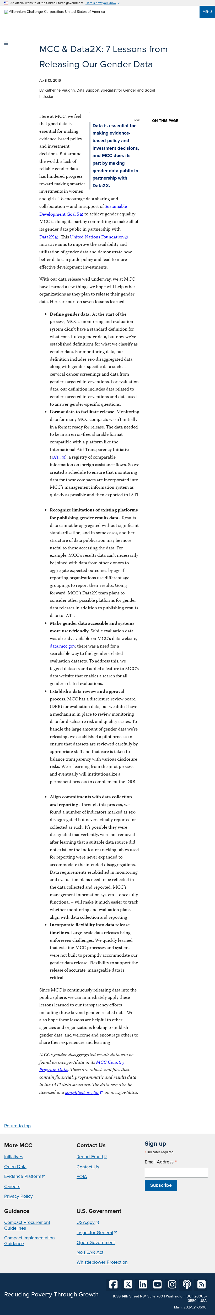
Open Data (15, 1166)
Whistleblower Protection (102, 1262)
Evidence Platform (22, 1176)
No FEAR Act (90, 1252)
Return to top (17, 1125)
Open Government (96, 1242)
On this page (165, 121)
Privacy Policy (18, 1196)
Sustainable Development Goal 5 (83, 211)
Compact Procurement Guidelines (27, 1225)
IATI (56, 458)
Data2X (46, 237)
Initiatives (13, 1156)
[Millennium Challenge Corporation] (54, 11)
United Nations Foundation (97, 237)
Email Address (161, 1162)
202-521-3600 (195, 1307)
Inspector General (95, 1232)
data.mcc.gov (62, 646)
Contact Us (88, 1166)
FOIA (82, 1176)
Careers (12, 1186)
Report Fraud (90, 1156)
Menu (207, 11)
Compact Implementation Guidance (29, 1240)
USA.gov (86, 1222)
